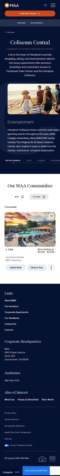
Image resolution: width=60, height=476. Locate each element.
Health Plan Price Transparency (18, 432)
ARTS (29, 160)
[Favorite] (51, 216)
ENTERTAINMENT (13, 160)
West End (9, 399)
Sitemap (8, 439)
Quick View (16, 267)
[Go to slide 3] (30, 244)
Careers (9, 329)
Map (17, 197)
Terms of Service (12, 419)
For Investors (11, 306)
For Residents (12, 318)
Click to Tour (36, 267)
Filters (36, 197)
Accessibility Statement (15, 426)
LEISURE (41, 160)
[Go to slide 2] (28, 244)
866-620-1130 (12, 380)
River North (48, 399)
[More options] (51, 267)
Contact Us (10, 324)
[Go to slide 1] (26, 244)
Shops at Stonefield (28, 399)
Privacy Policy (10, 413)
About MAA (10, 300)
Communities (37, 23)
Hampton (11, 32)
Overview (21, 23)
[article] (30, 241)
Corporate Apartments (16, 312)
